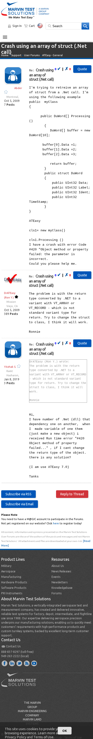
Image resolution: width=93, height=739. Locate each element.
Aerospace (8, 571)
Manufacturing (11, 576)
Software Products (13, 587)
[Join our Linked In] (12, 663)
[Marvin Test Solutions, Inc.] (25, 19)
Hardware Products (14, 582)
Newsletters (59, 582)
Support (16, 55)
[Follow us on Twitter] (19, 663)
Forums (57, 593)
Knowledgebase (62, 587)
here (56, 523)
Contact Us (13, 646)
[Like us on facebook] (4, 663)
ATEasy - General (52, 55)
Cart (32, 25)
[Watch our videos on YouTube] (34, 663)
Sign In (17, 25)
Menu (7, 35)
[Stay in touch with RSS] (27, 663)
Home (5, 55)
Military (6, 565)
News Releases (61, 571)
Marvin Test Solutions (20, 683)
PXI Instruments (11, 593)
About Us (58, 565)
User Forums (32, 55)
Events (56, 576)
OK (64, 730)
